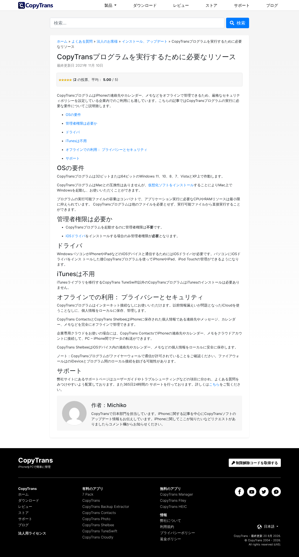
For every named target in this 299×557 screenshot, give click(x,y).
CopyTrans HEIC (173, 506)
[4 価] (68, 80)
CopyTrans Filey (173, 500)
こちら (214, 384)
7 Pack (87, 494)
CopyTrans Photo (96, 519)
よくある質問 (82, 41)
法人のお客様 (107, 41)
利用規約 (167, 526)
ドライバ (73, 132)
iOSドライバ (75, 236)
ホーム (62, 41)
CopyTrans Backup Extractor (105, 506)
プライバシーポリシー (177, 533)
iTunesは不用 (76, 141)
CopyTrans (91, 500)
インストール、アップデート (144, 41)
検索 (240, 23)
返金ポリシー (170, 539)
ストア (211, 5)
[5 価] (70, 80)
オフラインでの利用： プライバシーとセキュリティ (106, 149)
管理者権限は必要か (81, 123)
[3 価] (65, 80)
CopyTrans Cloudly (97, 537)
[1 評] (60, 80)
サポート (242, 5)
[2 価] (62, 80)
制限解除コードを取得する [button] (256, 463)
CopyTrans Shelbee (98, 525)
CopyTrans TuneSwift (99, 531)
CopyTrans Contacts (99, 512)
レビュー (181, 5)
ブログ (272, 5)
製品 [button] (108, 5)
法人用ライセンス (32, 533)
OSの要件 (73, 114)
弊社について (170, 520)
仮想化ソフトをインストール (171, 185)
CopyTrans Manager (176, 494)
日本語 (269, 526)
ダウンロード (145, 5)
